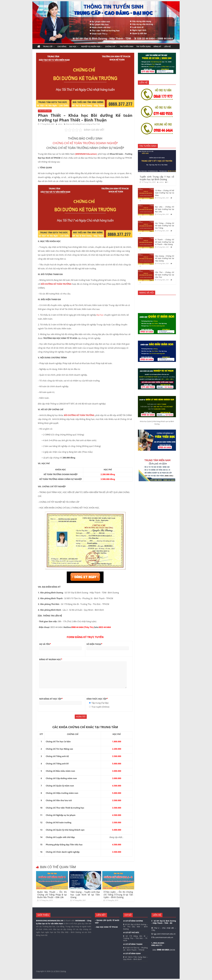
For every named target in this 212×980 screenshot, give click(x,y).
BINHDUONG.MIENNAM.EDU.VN (49, 920)
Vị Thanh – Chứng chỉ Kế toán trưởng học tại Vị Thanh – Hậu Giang (164, 241)
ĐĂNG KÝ (157, 46)
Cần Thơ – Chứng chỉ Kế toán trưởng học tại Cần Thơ (164, 274)
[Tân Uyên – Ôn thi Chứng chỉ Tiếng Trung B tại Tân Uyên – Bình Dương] (118, 872)
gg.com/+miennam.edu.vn (165, 934)
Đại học (100, 315)
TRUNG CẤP (48, 46)
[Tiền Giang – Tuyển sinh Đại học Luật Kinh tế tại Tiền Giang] (85, 872)
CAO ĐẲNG (61, 46)
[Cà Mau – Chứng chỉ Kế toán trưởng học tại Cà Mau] (146, 189)
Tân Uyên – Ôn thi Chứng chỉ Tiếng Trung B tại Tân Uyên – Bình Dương (118, 894)
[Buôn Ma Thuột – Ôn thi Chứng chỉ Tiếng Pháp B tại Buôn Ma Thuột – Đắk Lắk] (52, 872)
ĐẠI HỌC (72, 46)
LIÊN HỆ (167, 46)
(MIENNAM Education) (86, 154)
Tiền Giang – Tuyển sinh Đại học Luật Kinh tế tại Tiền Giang (85, 894)
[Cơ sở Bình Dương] (38, 46)
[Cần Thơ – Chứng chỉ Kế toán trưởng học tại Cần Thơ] (146, 271)
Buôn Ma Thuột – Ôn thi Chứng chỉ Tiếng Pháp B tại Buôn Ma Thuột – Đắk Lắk (52, 894)
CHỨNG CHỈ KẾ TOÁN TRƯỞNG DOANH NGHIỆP (85, 143)
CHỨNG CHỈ (110, 46)
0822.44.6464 (159, 943)
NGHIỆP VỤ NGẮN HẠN (90, 46)
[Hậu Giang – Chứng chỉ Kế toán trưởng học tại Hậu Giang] (146, 255)
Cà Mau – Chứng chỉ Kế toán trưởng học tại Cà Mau (164, 192)
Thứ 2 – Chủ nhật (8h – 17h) (163, 929)
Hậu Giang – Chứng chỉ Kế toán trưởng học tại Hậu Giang (164, 258)
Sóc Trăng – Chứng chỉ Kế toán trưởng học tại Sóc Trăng (164, 225)
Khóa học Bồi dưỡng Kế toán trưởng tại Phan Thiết (83, 124)
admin (60, 124)
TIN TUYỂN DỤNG (143, 46)
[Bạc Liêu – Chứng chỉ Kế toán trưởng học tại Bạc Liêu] (146, 205)
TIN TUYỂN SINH (126, 46)
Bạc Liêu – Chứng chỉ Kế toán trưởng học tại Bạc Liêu (164, 209)
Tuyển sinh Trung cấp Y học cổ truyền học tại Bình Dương (157, 178)
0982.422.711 (156, 945)
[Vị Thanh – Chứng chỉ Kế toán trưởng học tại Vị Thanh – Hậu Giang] (146, 238)
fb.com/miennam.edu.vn (162, 937)
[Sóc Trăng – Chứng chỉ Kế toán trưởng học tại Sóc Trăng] (146, 222)
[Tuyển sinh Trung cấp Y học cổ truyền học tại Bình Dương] (157, 151)
